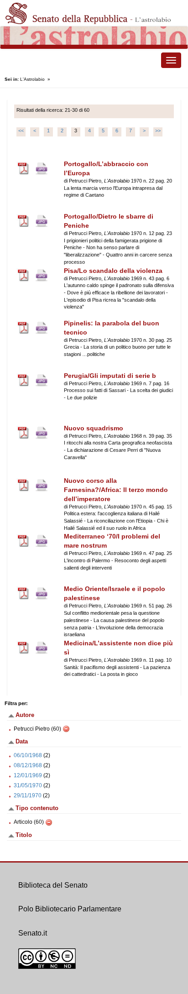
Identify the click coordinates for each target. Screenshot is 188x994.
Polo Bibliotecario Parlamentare (69, 909)
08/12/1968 (28, 765)
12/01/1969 (28, 775)
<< (21, 130)
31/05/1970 (28, 785)
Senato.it (32, 933)
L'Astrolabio (32, 79)
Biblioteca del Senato (53, 885)
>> (158, 130)
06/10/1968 (28, 755)
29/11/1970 (28, 795)
